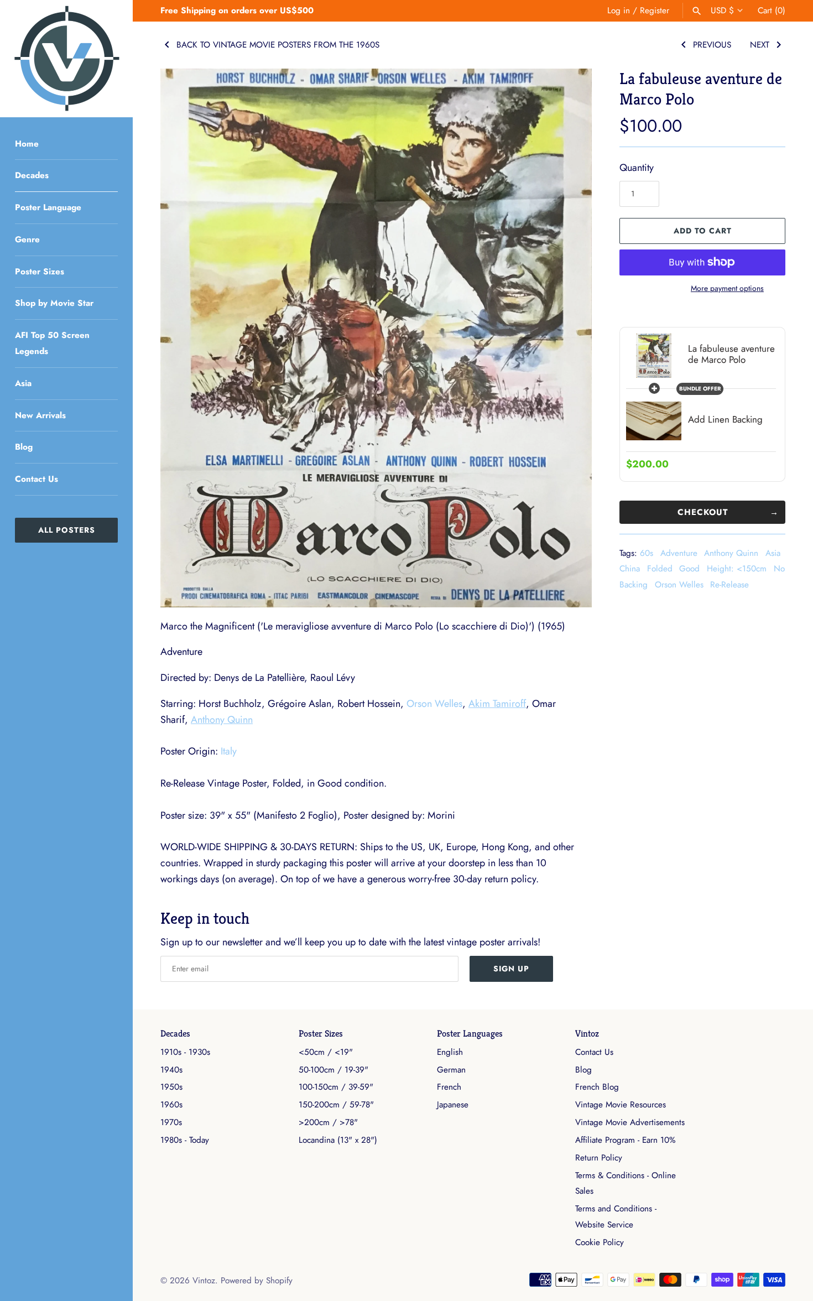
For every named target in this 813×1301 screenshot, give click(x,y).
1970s (171, 1122)
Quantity (636, 167)
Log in (618, 10)
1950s (171, 1087)
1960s (171, 1105)
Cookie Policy (599, 1242)
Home (27, 144)
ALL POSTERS (66, 529)
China (629, 569)
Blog (24, 447)
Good (689, 569)
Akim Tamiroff (497, 703)
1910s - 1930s (185, 1052)
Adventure (678, 553)
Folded (660, 569)
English (450, 1052)
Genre (27, 239)
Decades (32, 175)
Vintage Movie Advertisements (630, 1122)
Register (654, 10)
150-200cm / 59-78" (336, 1105)
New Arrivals (40, 415)
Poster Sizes (39, 272)
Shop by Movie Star (54, 303)
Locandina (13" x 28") (338, 1140)
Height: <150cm (737, 569)
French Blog (597, 1087)
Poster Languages (470, 1033)
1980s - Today (184, 1140)
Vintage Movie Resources (620, 1105)
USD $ (722, 10)
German (451, 1070)
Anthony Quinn (731, 553)
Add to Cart (703, 230)
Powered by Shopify (257, 1280)
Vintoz (587, 1033)
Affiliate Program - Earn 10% (625, 1140)
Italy (229, 751)
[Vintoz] (66, 58)
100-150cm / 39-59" (336, 1087)
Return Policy (598, 1158)
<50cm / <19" (326, 1052)
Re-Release (729, 585)
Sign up (511, 968)
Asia (23, 383)
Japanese (452, 1105)
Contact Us (36, 479)
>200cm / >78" (328, 1122)
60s (646, 553)
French (449, 1087)
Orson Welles (679, 585)
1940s (171, 1070)
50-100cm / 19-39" (333, 1070)
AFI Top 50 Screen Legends (52, 343)
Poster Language (48, 207)
